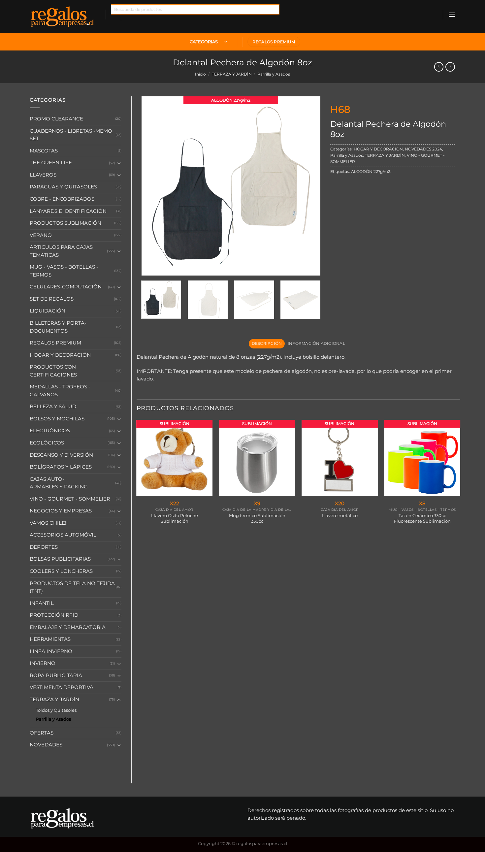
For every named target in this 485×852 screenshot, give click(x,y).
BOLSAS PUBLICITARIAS (60, 559)
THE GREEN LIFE (51, 163)
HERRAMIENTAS (50, 639)
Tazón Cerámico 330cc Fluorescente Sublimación (422, 518)
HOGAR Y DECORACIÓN (60, 355)
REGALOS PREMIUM (55, 343)
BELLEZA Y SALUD (53, 407)
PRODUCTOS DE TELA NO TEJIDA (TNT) (72, 587)
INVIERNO (42, 663)
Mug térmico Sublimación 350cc (257, 518)
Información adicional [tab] (316, 343)
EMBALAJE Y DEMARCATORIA (68, 627)
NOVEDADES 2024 (423, 149)
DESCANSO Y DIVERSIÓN (61, 455)
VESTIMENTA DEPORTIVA (61, 687)
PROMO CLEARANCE (56, 119)
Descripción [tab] (267, 343)
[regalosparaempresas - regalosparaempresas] (63, 16)
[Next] (308, 186)
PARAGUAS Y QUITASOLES (63, 187)
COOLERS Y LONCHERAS (61, 571)
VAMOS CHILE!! (49, 523)
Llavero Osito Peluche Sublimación (174, 518)
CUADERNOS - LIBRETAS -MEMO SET (71, 135)
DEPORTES (44, 547)
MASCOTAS (44, 151)
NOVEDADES (46, 745)
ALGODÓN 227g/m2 (370, 171)
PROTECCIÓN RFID (54, 615)
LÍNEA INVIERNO (51, 651)
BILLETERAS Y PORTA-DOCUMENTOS (58, 327)
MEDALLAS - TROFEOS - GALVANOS (60, 391)
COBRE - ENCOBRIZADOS (62, 199)
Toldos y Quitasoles (56, 710)
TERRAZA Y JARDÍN (232, 74)
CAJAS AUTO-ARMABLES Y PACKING (59, 483)
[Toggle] (118, 163)
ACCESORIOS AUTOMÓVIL (63, 535)
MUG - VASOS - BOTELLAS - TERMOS (64, 271)
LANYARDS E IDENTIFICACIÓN (68, 211)
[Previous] (153, 186)
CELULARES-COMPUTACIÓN (66, 287)
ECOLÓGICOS (47, 443)
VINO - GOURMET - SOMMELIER (70, 499)
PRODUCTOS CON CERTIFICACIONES (53, 371)
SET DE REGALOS (52, 299)
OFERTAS (41, 733)
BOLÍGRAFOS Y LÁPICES (61, 467)
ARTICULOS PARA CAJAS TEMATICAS (61, 251)
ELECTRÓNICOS (50, 431)
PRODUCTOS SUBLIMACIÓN (65, 223)
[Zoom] (149, 268)
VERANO (41, 235)
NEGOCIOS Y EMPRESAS (61, 511)
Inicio (200, 74)
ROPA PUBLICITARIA (56, 675)
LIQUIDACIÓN (47, 311)
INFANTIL (42, 603)
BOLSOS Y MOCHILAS (57, 419)
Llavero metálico (340, 515)
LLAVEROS (43, 175)
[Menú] (451, 14)
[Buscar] (119, 20)
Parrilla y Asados (273, 74)
